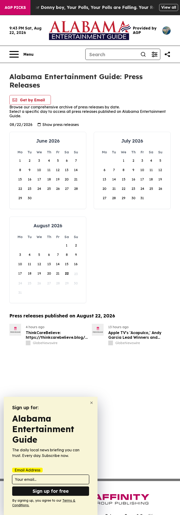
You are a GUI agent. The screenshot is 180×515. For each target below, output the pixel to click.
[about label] (28, 343)
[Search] (143, 54)
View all (168, 7)
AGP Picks (15, 7)
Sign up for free (51, 491)
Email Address (27, 470)
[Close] (91, 403)
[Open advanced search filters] (154, 54)
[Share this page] (167, 54)
